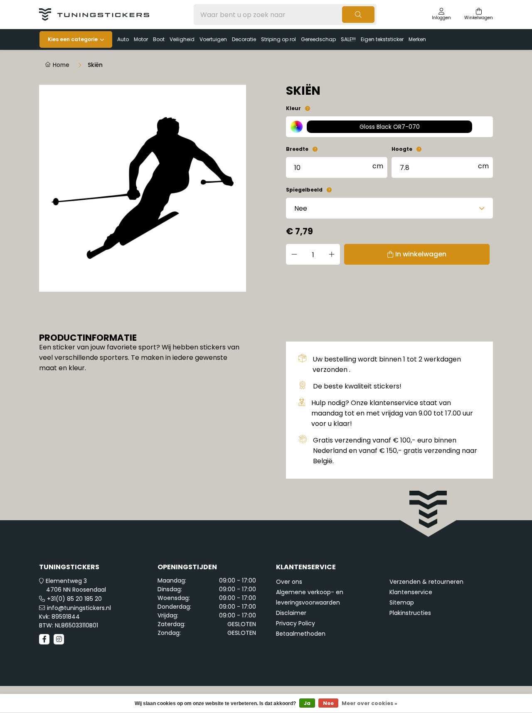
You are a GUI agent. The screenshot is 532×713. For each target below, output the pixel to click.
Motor (141, 39)
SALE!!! (348, 39)
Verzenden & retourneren (426, 582)
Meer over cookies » (369, 703)
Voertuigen (213, 39)
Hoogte (402, 148)
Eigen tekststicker (382, 39)
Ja (307, 703)
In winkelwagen (420, 254)
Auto (123, 39)
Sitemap (401, 602)
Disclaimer (291, 613)
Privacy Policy (295, 623)
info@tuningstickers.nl (79, 608)
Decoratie (244, 39)
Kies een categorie (73, 39)
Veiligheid (182, 39)
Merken (417, 39)
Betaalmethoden (300, 633)
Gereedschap (318, 39)
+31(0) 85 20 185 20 (74, 599)
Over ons (289, 582)
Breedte (297, 148)
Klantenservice (410, 592)
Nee (328, 703)
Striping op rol (278, 39)
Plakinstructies (410, 613)
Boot (159, 39)
